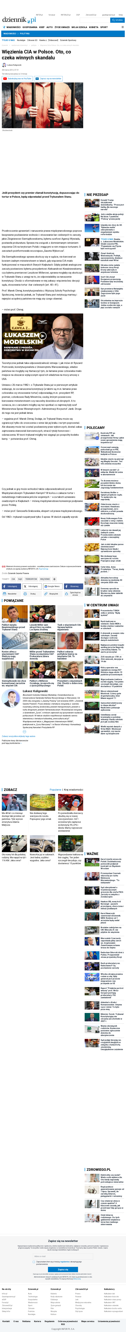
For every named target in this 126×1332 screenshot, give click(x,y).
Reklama (26, 1321)
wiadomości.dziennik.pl (19, 45)
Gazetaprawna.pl (8, 1297)
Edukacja (54, 1300)
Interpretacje (7, 1308)
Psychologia (80, 1308)
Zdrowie (31, 1308)
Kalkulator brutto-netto (113, 1308)
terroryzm (31, 579)
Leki (76, 1300)
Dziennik (5, 45)
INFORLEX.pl (66, 15)
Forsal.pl (5, 1302)
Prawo (77, 1294)
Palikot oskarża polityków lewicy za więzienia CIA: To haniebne (67, 655)
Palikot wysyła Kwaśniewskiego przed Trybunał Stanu (13, 627)
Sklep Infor (6, 1311)
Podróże (31, 1311)
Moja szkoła (55, 1302)
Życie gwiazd (56, 1305)
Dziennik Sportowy (68, 40)
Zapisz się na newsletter (50, 78)
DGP (78, 15)
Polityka (25, 33)
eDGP (4, 1300)
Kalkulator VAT (109, 1302)
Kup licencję (43, 569)
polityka (33, 45)
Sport (30, 1305)
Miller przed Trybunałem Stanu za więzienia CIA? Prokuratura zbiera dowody (42, 655)
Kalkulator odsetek (111, 1305)
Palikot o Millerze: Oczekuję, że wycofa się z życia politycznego (42, 683)
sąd (20, 579)
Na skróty (6, 1289)
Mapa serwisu (87, 1321)
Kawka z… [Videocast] (48, 40)
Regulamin (49, 1321)
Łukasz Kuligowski (14, 65)
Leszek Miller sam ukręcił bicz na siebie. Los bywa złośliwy (41, 627)
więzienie (45, 579)
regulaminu (64, 1262)
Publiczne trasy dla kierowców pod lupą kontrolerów (15, 741)
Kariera (37, 1321)
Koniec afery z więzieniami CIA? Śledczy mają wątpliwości (10, 655)
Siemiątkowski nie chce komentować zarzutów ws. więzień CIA (14, 683)
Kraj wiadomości (73, 789)
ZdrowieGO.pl (91, 15)
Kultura (53, 1314)
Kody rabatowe (56, 1297)
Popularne (55, 789)
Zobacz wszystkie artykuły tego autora (18, 736)
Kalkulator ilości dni (111, 1297)
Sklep (121, 15)
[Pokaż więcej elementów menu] (122, 27)
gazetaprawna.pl (108, 15)
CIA (13, 579)
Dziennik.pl (33, 1289)
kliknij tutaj (77, 1279)
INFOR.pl (39, 15)
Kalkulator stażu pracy (112, 1300)
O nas (16, 1321)
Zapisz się (63, 1269)
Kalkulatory (109, 1289)
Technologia (33, 1297)
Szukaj (119, 20)
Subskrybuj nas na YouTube (19, 78)
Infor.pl (4, 1294)
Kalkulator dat (109, 1294)
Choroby (78, 1305)
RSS (63, 1324)
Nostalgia (21, 40)
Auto (30, 1294)
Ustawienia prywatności (109, 1321)
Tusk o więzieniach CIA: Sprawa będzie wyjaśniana (69, 627)
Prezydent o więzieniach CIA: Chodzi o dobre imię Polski (70, 683)
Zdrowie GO (32, 40)
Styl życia (79, 1311)
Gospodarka (32, 1300)
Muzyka (54, 1311)
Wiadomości (9, 33)
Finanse (78, 1297)
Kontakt (6, 1321)
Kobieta (54, 1294)
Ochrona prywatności (68, 1321)
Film (52, 1308)
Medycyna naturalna (83, 1302)
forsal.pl (52, 15)
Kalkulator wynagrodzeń (113, 1311)
